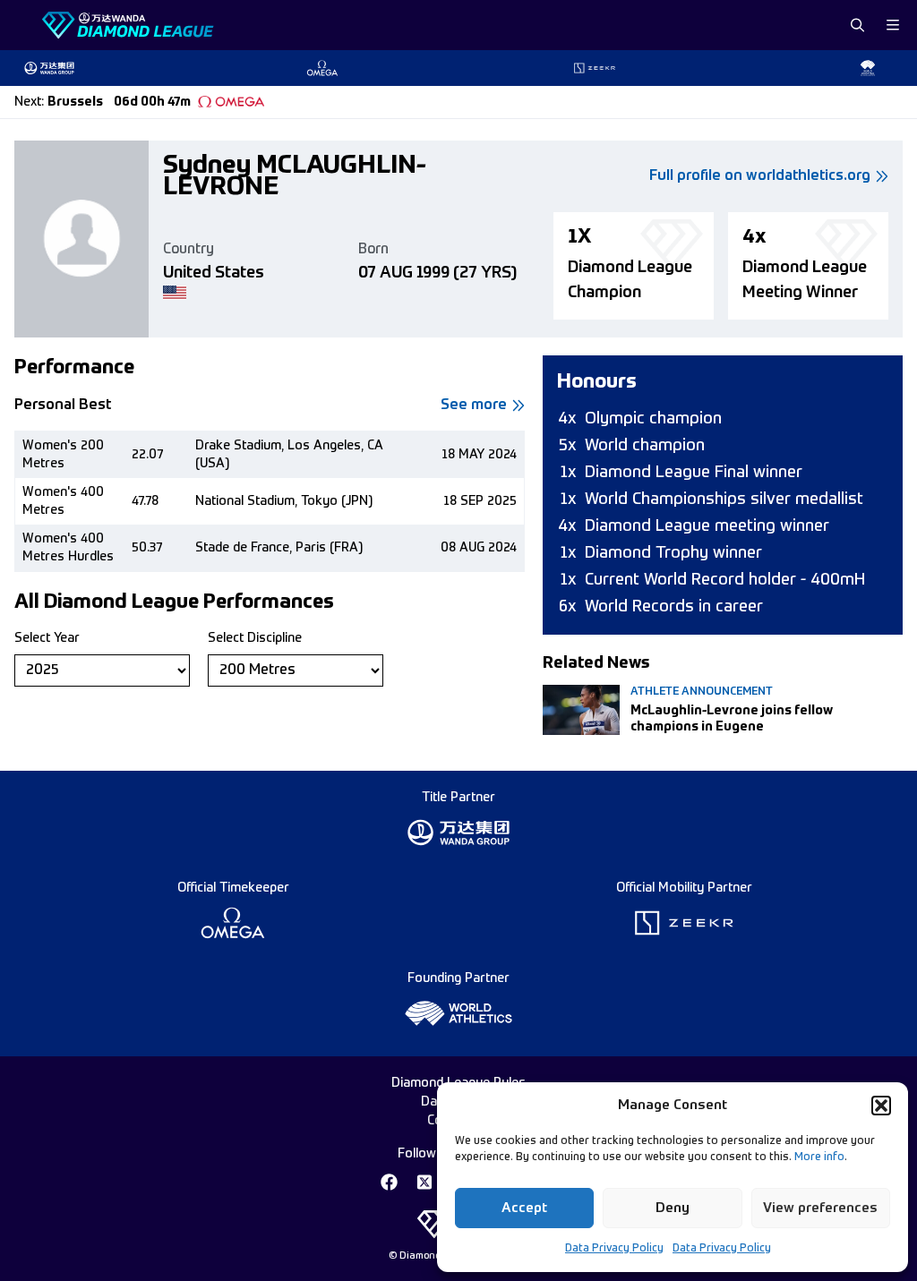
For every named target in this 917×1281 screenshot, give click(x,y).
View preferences (820, 1208)
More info (819, 1157)
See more (474, 405)
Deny (673, 1208)
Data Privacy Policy (614, 1248)
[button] (881, 1105)
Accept (524, 1208)
